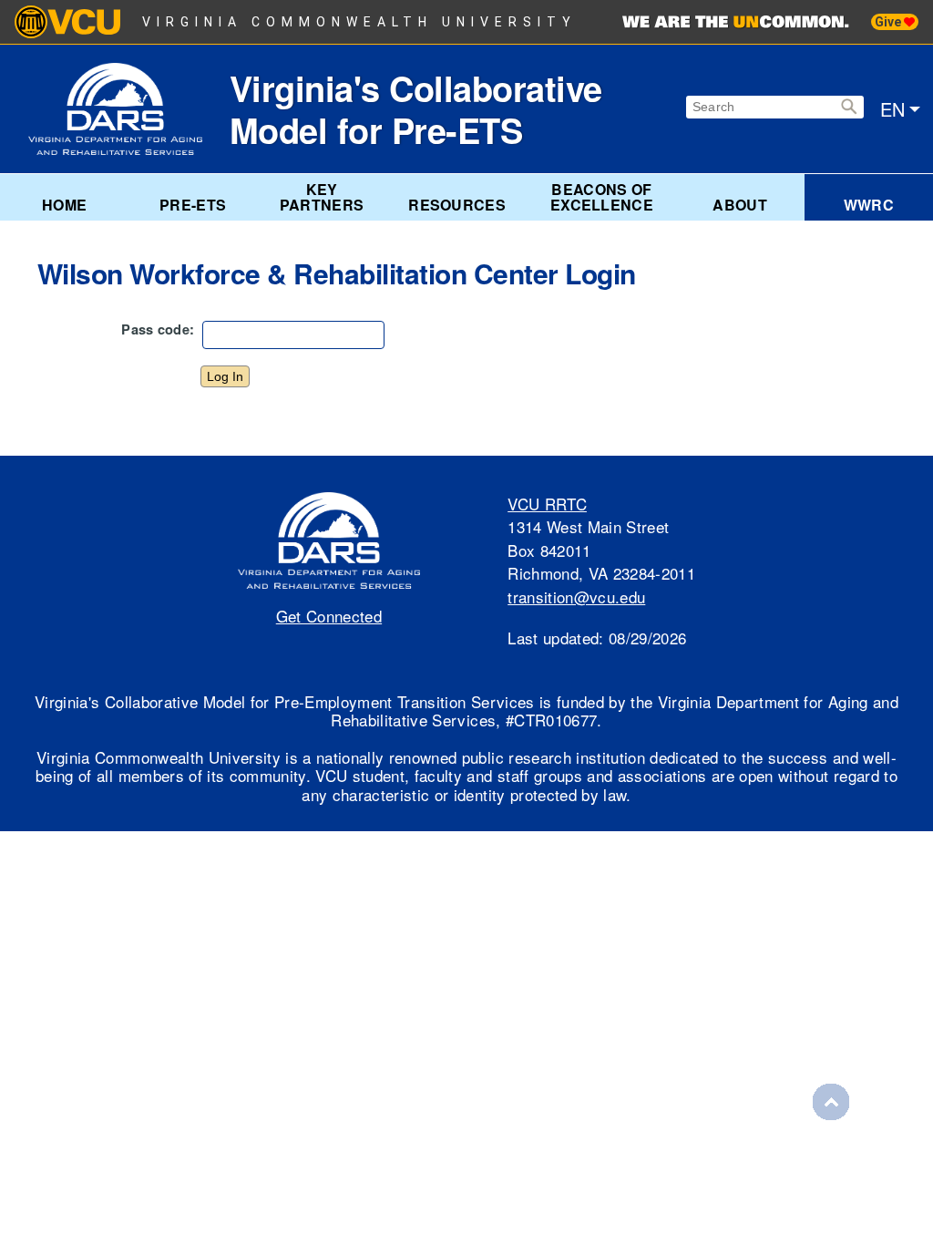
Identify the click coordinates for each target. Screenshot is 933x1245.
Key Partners (322, 197)
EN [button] (892, 109)
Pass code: (157, 329)
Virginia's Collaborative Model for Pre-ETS (416, 108)
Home (64, 204)
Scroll (831, 1102)
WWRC (869, 204)
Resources (457, 204)
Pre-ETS (192, 204)
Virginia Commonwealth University (359, 22)
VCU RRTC (547, 503)
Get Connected (329, 615)
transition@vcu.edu (576, 596)
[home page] (129, 109)
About (740, 204)
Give (889, 22)
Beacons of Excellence (601, 197)
